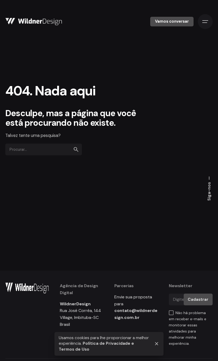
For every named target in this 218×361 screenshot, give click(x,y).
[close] (156, 343)
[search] (76, 149)
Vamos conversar (172, 21)
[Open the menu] (205, 21)
